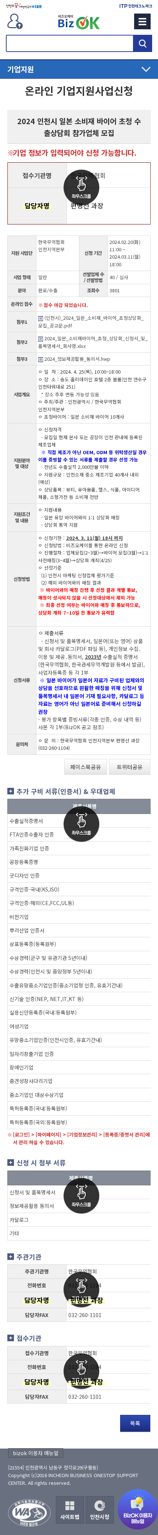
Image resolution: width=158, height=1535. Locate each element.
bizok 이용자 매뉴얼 (35, 1453)
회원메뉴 (15, 21)
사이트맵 (69, 1516)
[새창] (24, 6)
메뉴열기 (79, 69)
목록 (135, 1423)
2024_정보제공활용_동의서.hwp (76, 358)
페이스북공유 (85, 767)
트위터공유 (130, 767)
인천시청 (99, 1516)
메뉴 (142, 21)
